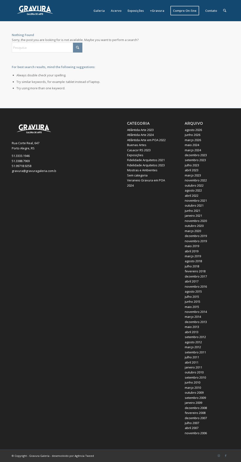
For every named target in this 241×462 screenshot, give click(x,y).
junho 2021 (192, 211)
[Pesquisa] (224, 10)
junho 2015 (192, 301)
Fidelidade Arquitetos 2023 (146, 165)
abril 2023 (191, 170)
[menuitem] (99, 10)
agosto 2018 (193, 261)
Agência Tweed (84, 456)
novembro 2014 (196, 312)
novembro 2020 (196, 221)
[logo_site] (35, 10)
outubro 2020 (194, 226)
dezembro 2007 (196, 418)
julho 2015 (192, 296)
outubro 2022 (194, 185)
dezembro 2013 (196, 322)
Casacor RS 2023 (139, 150)
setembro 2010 (195, 377)
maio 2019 (192, 246)
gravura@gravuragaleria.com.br (34, 171)
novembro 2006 (196, 433)
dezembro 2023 (196, 155)
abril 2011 (191, 362)
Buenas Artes (136, 145)
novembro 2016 (196, 286)
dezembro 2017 (196, 276)
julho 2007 (192, 423)
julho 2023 (192, 165)
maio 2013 (192, 327)
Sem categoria (137, 175)
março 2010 (193, 387)
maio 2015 (192, 307)
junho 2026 (192, 135)
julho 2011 (192, 357)
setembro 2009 (195, 398)
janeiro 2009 (193, 403)
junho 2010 (192, 382)
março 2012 (193, 347)
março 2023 (193, 175)
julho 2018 (192, 266)
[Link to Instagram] (218, 455)
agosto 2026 (193, 130)
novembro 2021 (196, 200)
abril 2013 (191, 332)
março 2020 (193, 231)
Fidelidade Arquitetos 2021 (146, 160)
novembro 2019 (196, 241)
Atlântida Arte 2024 (140, 135)
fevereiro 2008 (195, 413)
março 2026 (193, 140)
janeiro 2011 (193, 367)
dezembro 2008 (196, 408)
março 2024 (193, 150)
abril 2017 (191, 281)
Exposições (135, 155)
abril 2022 (191, 195)
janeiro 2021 (193, 215)
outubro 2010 (194, 372)
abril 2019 (191, 251)
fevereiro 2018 (195, 271)
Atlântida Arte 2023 (140, 130)
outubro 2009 (194, 392)
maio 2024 (192, 145)
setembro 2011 (195, 352)
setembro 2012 (195, 337)
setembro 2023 (195, 160)
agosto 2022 (193, 190)
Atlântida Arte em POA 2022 (146, 140)
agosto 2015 (193, 291)
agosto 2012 (193, 342)
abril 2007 (191, 428)
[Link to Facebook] (225, 455)
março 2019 (193, 256)
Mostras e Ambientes (142, 170)
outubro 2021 (194, 205)
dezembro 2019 (196, 236)
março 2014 (193, 317)
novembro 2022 (196, 180)
